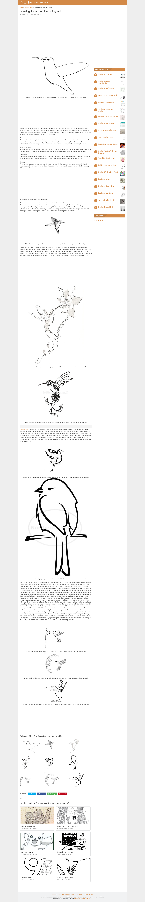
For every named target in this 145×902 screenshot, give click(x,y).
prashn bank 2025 (87, 898)
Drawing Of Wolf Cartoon (106, 88)
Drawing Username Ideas (106, 123)
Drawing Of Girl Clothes (105, 74)
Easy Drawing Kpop (104, 179)
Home (36, 2)
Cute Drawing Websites (105, 193)
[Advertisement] (56, 31)
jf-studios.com (24, 430)
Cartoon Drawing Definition (65, 852)
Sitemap (54, 894)
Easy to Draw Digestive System (107, 144)
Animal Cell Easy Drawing (106, 158)
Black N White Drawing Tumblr (108, 95)
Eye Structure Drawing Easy (107, 130)
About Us (81, 894)
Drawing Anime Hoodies (28, 826)
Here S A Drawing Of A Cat (106, 200)
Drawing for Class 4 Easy (106, 186)
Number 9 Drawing (26, 878)
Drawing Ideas (45, 2)
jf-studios (26, 2)
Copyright (67, 894)
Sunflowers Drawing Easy (106, 102)
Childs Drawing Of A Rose (65, 878)
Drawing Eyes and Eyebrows (107, 207)
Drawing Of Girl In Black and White (67, 826)
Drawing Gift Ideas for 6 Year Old (108, 172)
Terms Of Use (74, 894)
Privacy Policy (89, 894)
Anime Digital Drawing (105, 137)
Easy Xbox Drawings (27, 852)
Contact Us (61, 894)
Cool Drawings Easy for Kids (107, 165)
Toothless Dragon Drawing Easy (108, 116)
